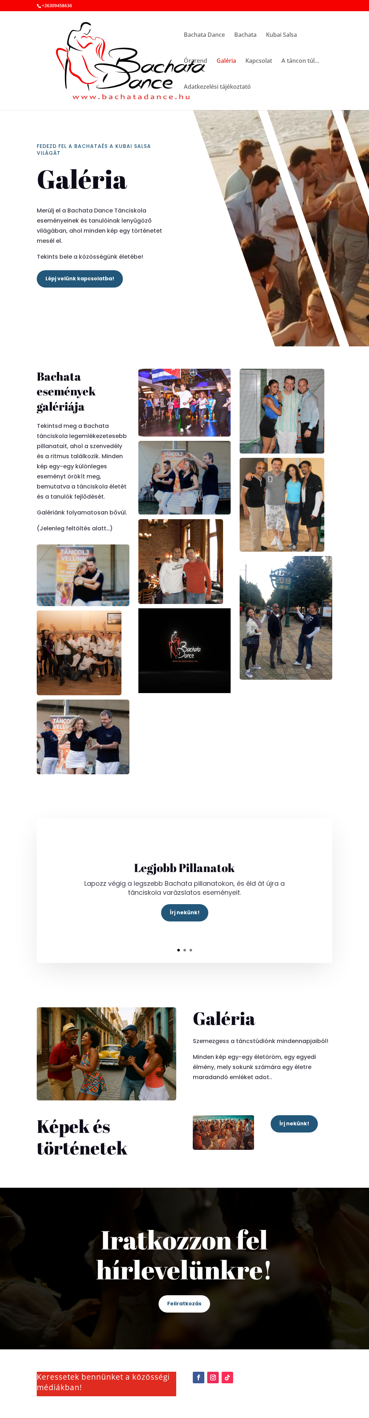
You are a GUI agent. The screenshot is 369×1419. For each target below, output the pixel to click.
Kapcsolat (258, 61)
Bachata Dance (204, 35)
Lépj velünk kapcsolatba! (79, 278)
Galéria (226, 61)
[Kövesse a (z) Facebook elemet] (198, 1377)
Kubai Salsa (281, 35)
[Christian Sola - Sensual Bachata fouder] (83, 652)
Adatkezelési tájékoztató (217, 87)
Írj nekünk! (185, 912)
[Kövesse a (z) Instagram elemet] (213, 1377)
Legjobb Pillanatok (184, 867)
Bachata (245, 35)
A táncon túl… (300, 61)
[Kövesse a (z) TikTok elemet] (227, 1377)
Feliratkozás (184, 1303)
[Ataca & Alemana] (286, 411)
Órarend (195, 61)
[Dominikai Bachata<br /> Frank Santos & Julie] (286, 617)
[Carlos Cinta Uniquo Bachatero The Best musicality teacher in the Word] (184, 561)
